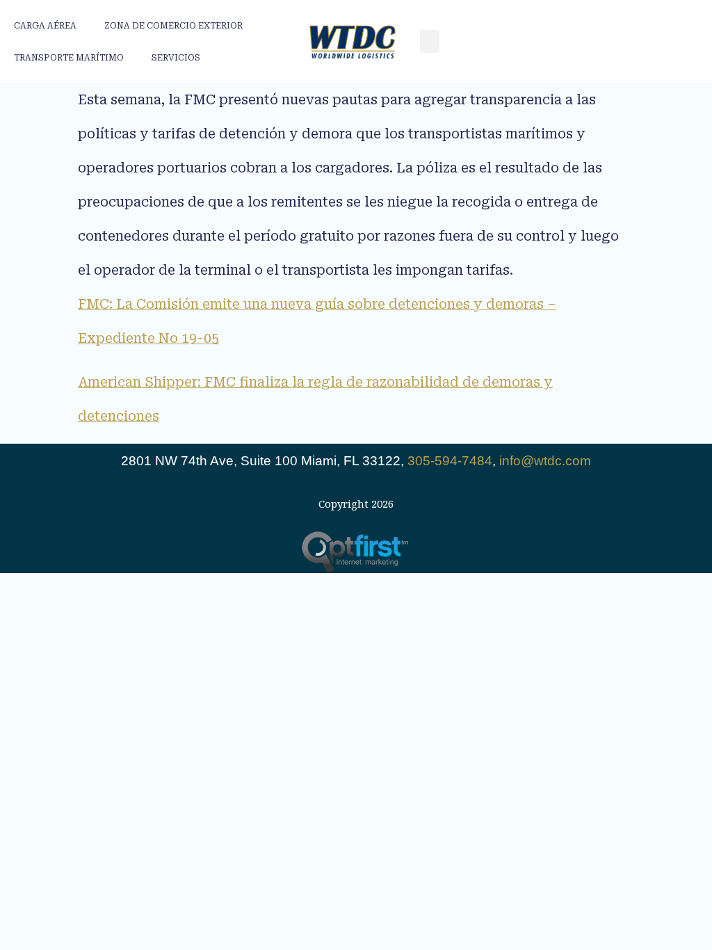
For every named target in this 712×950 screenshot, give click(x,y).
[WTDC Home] (352, 41)
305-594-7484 (449, 460)
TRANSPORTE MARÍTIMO (69, 58)
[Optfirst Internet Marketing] (356, 552)
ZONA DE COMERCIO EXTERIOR (173, 26)
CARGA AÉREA (45, 26)
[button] (429, 41)
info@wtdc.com (545, 460)
